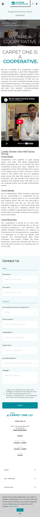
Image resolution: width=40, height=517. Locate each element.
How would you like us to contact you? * (15, 307)
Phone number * (8, 319)
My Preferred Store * (9, 358)
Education (8, 487)
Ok (20, 510)
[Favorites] (33, 4)
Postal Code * (6, 345)
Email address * (7, 332)
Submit (20, 405)
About (14, 23)
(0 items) (36, 3)
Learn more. (13, 506)
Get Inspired (9, 478)
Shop (6, 470)
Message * (5, 370)
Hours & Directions (20, 430)
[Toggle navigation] (3, 4)
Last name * (6, 287)
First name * (6, 274)
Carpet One (5, 23)
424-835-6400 (20, 15)
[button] (20, 312)
